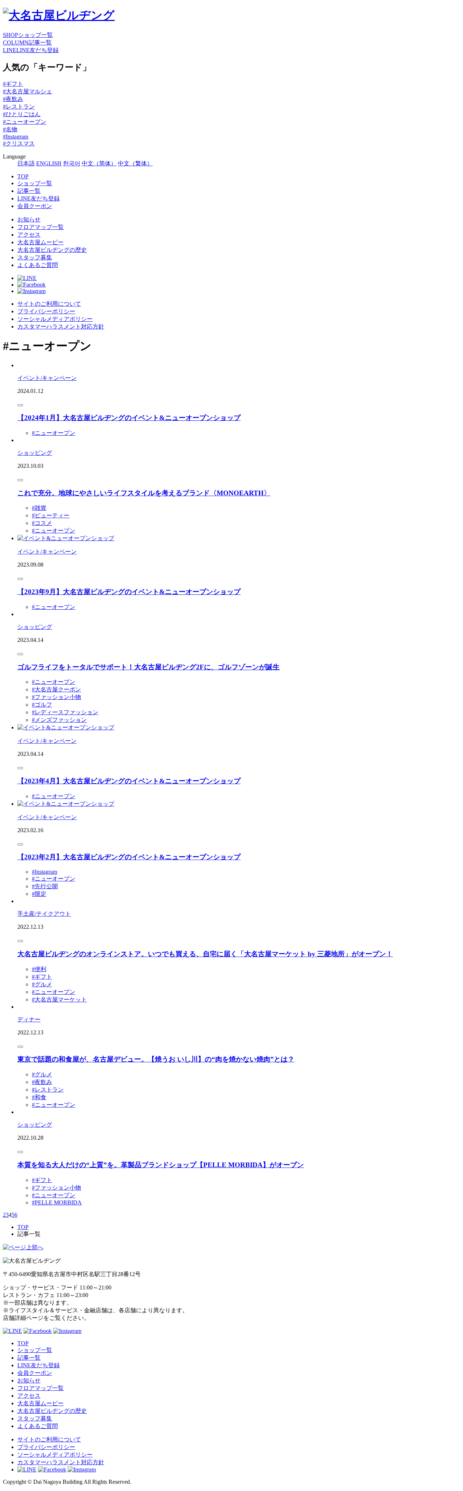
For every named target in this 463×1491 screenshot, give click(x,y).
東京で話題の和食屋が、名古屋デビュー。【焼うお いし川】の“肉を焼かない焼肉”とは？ (155, 1059)
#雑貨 (39, 508)
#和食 (39, 1097)
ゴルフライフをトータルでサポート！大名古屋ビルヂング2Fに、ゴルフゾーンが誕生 (148, 667)
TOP (23, 176)
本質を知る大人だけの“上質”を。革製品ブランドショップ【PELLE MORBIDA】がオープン (160, 1165)
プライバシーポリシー (46, 311)
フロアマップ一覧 (40, 227)
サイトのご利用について (49, 304)
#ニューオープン (24, 122)
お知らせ (29, 219)
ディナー (29, 1019)
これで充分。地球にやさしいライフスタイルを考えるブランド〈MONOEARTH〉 (144, 493)
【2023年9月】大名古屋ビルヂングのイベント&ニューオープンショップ (129, 592)
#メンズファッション (59, 720)
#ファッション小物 (56, 697)
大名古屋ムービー (40, 242)
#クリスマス (19, 143)
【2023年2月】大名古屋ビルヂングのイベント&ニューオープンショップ (129, 857)
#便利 (39, 969)
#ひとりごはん (22, 114)
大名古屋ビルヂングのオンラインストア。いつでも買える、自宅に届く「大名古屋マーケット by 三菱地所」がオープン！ (205, 954)
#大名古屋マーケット (59, 999)
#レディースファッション (65, 712)
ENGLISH (48, 163)
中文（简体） (99, 163)
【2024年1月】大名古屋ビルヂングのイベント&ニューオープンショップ (129, 418)
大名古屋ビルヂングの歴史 (52, 250)
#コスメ (42, 523)
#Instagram (15, 137)
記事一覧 (29, 191)
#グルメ (42, 984)
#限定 (39, 894)
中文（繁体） (135, 163)
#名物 (10, 129)
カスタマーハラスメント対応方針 (60, 326)
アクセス (29, 235)
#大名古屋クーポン (56, 689)
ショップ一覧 (34, 183)
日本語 (26, 163)
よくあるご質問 (37, 265)
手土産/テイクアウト (44, 914)
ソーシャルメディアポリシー (55, 319)
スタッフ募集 (34, 257)
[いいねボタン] (20, 405)
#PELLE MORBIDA (57, 1202)
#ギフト (13, 84)
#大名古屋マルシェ (27, 91)
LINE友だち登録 (38, 198)
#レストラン (19, 106)
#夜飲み (13, 99)
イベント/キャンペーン (47, 378)
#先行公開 (45, 886)
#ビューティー (50, 515)
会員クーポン (34, 206)
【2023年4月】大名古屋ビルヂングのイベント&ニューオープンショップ (129, 781)
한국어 (71, 163)
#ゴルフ (42, 705)
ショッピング (34, 453)
